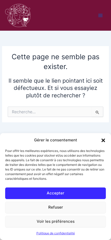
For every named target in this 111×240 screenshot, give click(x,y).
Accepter (55, 193)
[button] (103, 140)
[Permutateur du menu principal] (100, 15)
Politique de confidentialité (55, 233)
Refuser (55, 207)
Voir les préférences (56, 221)
